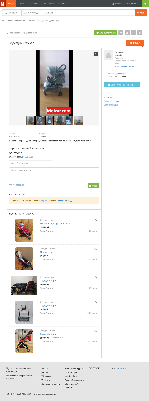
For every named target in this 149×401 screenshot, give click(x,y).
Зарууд (11, 3)
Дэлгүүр (45, 372)
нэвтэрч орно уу (64, 200)
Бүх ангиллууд (31, 12)
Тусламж (62, 3)
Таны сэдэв (49, 3)
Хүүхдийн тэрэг (48, 280)
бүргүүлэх (45, 200)
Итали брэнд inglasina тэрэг (55, 223)
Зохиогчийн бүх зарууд (125, 66)
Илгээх (94, 185)
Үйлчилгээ (35, 3)
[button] (40, 121)
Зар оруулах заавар (50, 383)
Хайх (141, 12)
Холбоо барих (71, 376)
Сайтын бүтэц (71, 372)
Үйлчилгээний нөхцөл (71, 385)
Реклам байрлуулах (74, 368)
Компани (22, 3)
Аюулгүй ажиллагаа (74, 380)
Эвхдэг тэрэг (47, 252)
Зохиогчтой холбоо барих (122, 84)
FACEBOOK (94, 368)
